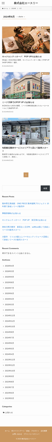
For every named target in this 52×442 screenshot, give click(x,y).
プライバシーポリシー (32, 434)
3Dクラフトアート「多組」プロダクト (25, 431)
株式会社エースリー (26, 3)
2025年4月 (9, 299)
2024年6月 (9, 343)
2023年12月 (10, 360)
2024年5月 (9, 349)
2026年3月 (9, 271)
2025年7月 (9, 288)
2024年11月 (10, 321)
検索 (45, 188)
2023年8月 (9, 382)
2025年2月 (9, 310)
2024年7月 (9, 338)
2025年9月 (9, 277)
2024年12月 (10, 315)
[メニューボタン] (3, 3)
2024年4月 (9, 354)
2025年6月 (9, 293)
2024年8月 (9, 332)
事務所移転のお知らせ (11, 213)
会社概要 (44, 431)
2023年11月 (10, 365)
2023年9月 (9, 376)
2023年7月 (9, 387)
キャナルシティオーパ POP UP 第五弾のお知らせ (24, 220)
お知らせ (9, 412)
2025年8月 (9, 282)
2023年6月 (9, 393)
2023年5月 (9, 398)
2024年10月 (10, 326)
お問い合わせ (17, 434)
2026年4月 (9, 266)
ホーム (7, 431)
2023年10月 (10, 371)
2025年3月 (9, 304)
